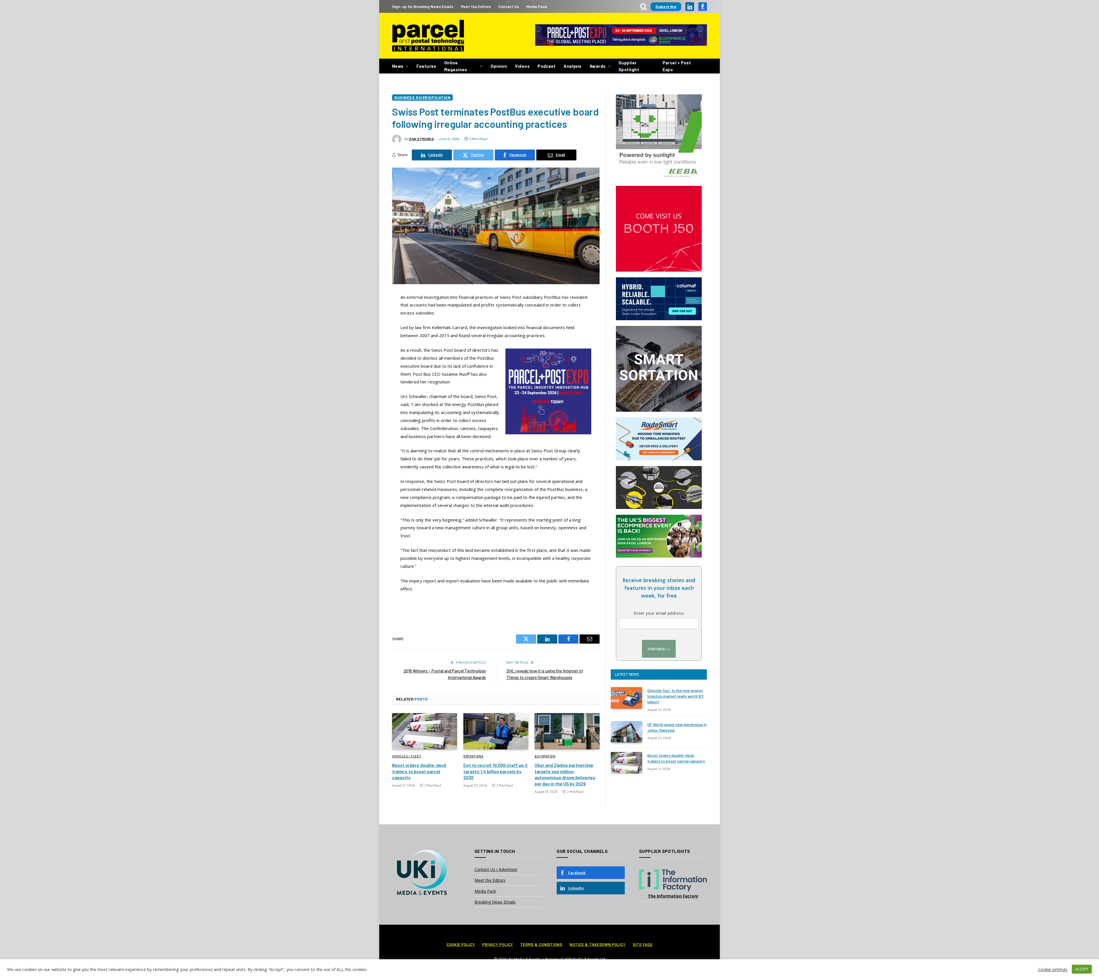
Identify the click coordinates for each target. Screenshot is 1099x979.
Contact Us (508, 6)
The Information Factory (673, 896)
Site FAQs (643, 944)
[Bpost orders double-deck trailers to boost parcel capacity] (424, 731)
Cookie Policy (460, 944)
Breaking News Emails (495, 902)
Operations (473, 756)
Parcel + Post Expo (677, 66)
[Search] (643, 6)
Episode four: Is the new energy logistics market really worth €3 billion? (675, 696)
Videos (522, 66)
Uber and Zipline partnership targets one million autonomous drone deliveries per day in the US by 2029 (565, 774)
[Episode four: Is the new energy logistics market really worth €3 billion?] (626, 698)
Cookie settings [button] (1053, 969)
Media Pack (536, 6)
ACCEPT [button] (1081, 969)
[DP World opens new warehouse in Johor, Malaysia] (626, 732)
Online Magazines (455, 66)
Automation (545, 756)
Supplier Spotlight (628, 66)
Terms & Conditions (541, 944)
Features (426, 66)
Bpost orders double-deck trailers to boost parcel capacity (419, 771)
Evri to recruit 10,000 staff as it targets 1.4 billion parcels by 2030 (495, 771)
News (398, 66)
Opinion (499, 66)
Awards (598, 66)
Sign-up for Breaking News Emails (422, 6)
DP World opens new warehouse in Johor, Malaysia (677, 727)
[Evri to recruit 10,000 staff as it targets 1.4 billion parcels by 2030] (495, 731)
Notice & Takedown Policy (598, 944)
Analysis (573, 66)
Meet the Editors (476, 6)
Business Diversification (422, 97)
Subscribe (665, 6)
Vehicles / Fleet (406, 756)
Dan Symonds (421, 139)
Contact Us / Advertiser (496, 869)
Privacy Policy (497, 944)
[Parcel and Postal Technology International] (428, 36)
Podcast (546, 66)
